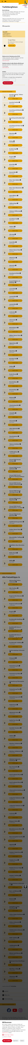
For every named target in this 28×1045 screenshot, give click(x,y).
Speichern (15, 1040)
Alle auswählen (7, 1040)
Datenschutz (5, 1032)
